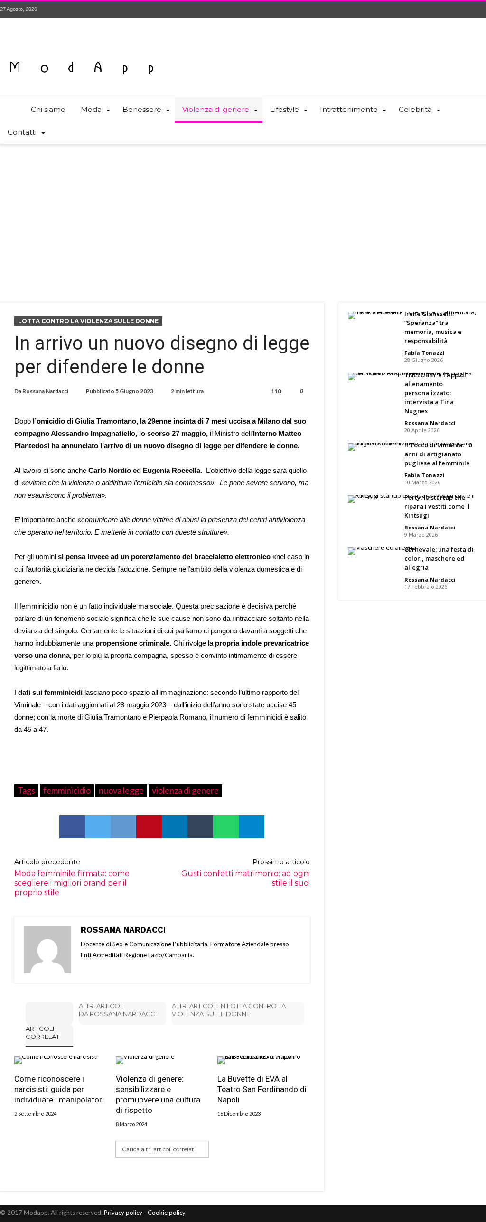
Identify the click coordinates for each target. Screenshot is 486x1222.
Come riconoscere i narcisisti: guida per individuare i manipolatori (59, 1089)
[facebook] (72, 826)
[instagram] (478, 9)
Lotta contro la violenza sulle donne (88, 320)
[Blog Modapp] (82, 51)
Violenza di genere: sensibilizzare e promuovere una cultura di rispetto (158, 1094)
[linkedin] (174, 826)
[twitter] (98, 826)
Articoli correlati (43, 1032)
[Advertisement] (243, 216)
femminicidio (67, 790)
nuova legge (121, 790)
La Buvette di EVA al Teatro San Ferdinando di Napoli (262, 1089)
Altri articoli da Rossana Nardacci (118, 1010)
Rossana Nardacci (45, 391)
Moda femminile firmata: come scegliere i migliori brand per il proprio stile (72, 877)
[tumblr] (200, 826)
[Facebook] (425, 9)
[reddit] (123, 826)
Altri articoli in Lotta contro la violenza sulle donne (229, 1010)
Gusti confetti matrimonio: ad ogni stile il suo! (245, 873)
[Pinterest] (460, 9)
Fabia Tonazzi (424, 352)
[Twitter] (443, 9)
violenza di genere (185, 790)
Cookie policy (167, 1212)
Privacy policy (123, 1212)
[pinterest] (149, 826)
